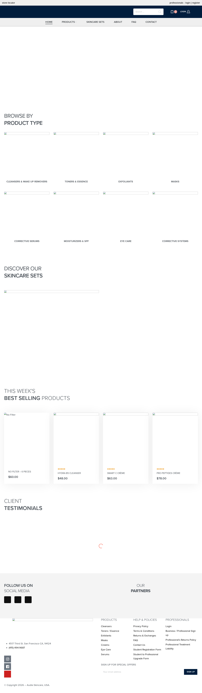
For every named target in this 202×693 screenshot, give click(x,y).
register (196, 3)
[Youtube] (28, 599)
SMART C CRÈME (116, 473)
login (187, 3)
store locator (8, 3)
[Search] (160, 11)
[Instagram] (7, 599)
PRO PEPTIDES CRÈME (168, 473)
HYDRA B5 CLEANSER (69, 473)
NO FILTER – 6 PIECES (19, 471)
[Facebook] (17, 599)
